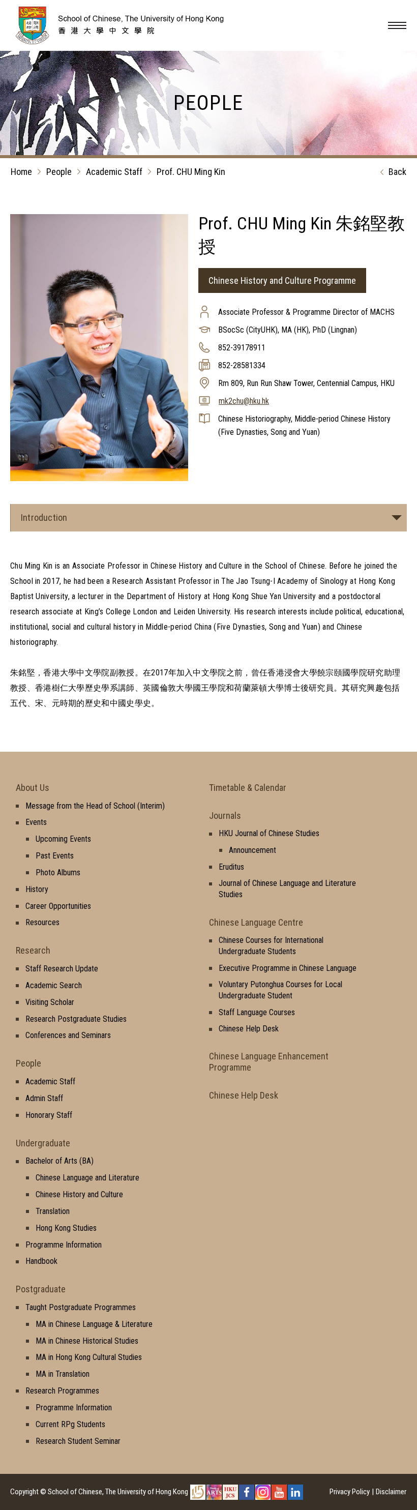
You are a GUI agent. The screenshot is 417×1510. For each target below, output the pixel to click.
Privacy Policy (350, 1491)
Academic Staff (114, 171)
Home (21, 171)
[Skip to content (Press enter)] (134, 41)
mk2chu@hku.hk (244, 401)
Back (397, 171)
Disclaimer (391, 1491)
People (59, 171)
